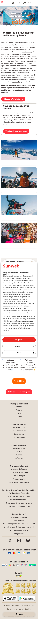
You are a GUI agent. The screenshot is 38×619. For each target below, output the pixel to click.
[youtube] (28, 542)
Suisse (19, 417)
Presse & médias (19, 479)
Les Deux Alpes (19, 428)
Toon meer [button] (19, 381)
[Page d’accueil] (2, 3)
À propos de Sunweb (19, 469)
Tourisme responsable (19, 472)
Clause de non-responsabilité (19, 506)
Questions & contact (19, 517)
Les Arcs (19, 452)
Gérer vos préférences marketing (19, 503)
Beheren (18, 353)
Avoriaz (19, 455)
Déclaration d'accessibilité (19, 482)
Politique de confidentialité (19, 493)
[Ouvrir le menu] (34, 3)
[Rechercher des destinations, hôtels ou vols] (19, 3)
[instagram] (19, 542)
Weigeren (18, 346)
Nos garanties (19, 534)
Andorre (19, 410)
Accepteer (18, 340)
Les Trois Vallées (19, 437)
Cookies (28, 609)
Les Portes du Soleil (19, 431)
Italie (19, 413)
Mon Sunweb (19, 520)
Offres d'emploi (19, 476)
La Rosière (19, 458)
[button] (10, 367)
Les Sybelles (19, 434)
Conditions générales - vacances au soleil (19, 524)
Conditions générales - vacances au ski (19, 527)
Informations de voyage (19, 530)
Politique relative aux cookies (19, 496)
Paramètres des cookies (19, 500)
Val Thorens (26, 52)
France (19, 407)
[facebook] (10, 542)
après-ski (16, 82)
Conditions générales (15, 609)
